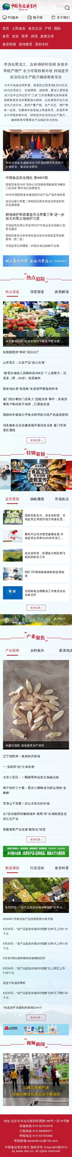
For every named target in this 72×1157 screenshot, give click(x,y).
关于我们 (63, 17)
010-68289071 (43, 1131)
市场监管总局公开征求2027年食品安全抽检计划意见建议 (35, 227)
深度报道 (37, 291)
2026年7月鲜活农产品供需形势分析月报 (28, 919)
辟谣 (34, 36)
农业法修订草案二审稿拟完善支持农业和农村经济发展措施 (35, 203)
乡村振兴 (37, 650)
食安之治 (35, 28)
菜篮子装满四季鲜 (14, 983)
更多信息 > (36, 440)
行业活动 (37, 867)
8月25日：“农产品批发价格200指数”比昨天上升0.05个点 (35, 946)
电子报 (38, 17)
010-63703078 (43, 1126)
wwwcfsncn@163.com (42, 1140)
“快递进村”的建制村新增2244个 (22, 1007)
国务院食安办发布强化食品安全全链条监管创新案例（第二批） (35, 237)
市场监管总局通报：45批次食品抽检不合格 (32, 245)
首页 (5, 28)
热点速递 (12, 291)
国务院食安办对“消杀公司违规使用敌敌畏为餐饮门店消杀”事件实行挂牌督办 (35, 186)
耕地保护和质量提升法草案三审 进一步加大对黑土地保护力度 (35, 216)
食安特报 (9, 44)
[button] (8, 145)
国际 (57, 28)
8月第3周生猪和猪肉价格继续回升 (24, 958)
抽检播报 (37, 498)
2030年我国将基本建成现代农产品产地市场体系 (35, 194)
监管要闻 (12, 498)
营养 (24, 36)
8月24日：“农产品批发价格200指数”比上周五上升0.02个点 (34, 970)
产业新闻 (12, 650)
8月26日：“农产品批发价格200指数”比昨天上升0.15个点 (35, 931)
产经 (48, 28)
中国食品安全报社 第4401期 (27, 177)
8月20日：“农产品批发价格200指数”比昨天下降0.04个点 (35, 995)
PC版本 (13, 17)
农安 (15, 36)
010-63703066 (43, 1135)
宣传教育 (25, 44)
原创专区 (42, 44)
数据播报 (12, 867)
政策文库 (47, 36)
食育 (5, 36)
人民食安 (19, 28)
